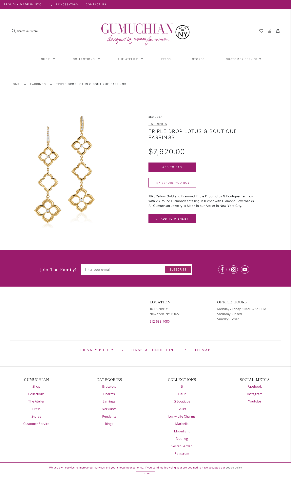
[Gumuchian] (145, 31)
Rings (109, 424)
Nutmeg (182, 438)
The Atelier (128, 59)
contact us (96, 4)
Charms (109, 394)
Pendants (109, 416)
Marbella (181, 424)
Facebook (254, 386)
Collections (84, 59)
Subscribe (177, 269)
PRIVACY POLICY (97, 350)
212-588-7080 (159, 321)
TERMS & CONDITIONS (153, 350)
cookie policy (234, 467)
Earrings (38, 84)
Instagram (254, 394)
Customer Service (242, 59)
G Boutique (182, 401)
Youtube (254, 401)
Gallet (182, 409)
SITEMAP (202, 350)
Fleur (182, 394)
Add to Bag (172, 167)
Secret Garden (181, 446)
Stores (198, 59)
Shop (45, 59)
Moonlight (182, 431)
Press (166, 59)
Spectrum (182, 453)
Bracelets (109, 386)
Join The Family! (58, 269)
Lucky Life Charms (181, 416)
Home (15, 84)
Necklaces (109, 409)
